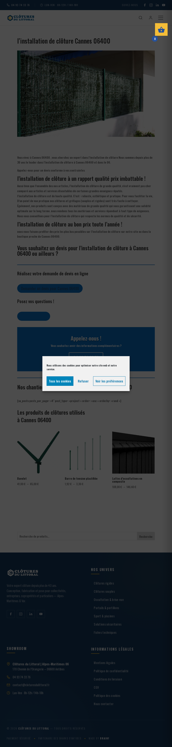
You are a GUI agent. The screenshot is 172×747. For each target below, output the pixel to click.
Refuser (83, 381)
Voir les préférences (109, 381)
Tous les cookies (60, 381)
